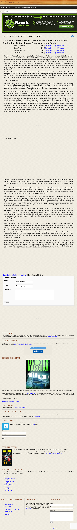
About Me (32, 424)
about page (28, 508)
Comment (7, 290)
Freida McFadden (9, 478)
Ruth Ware (7, 487)
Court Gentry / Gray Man (12, 509)
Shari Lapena (8, 490)
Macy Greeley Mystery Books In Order (22, 36)
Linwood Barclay (31, 393)
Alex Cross (8, 506)
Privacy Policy (53, 528)
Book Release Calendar (29, 7)
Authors (8, 7)
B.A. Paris (7, 477)
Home (2, 7)
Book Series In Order (10, 275)
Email (6, 285)
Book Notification (38, 414)
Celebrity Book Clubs (19, 407)
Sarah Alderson (8, 489)
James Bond (8, 511)
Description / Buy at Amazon (54, 45)
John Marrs (7, 480)
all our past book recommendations (23, 344)
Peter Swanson (8, 486)
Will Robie (8, 514)
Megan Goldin (8, 484)
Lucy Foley (7, 483)
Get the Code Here (52, 336)
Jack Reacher (9, 504)
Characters (16, 7)
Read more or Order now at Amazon (11, 401)
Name (6, 281)
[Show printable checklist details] (72, 36)
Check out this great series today (54, 453)
